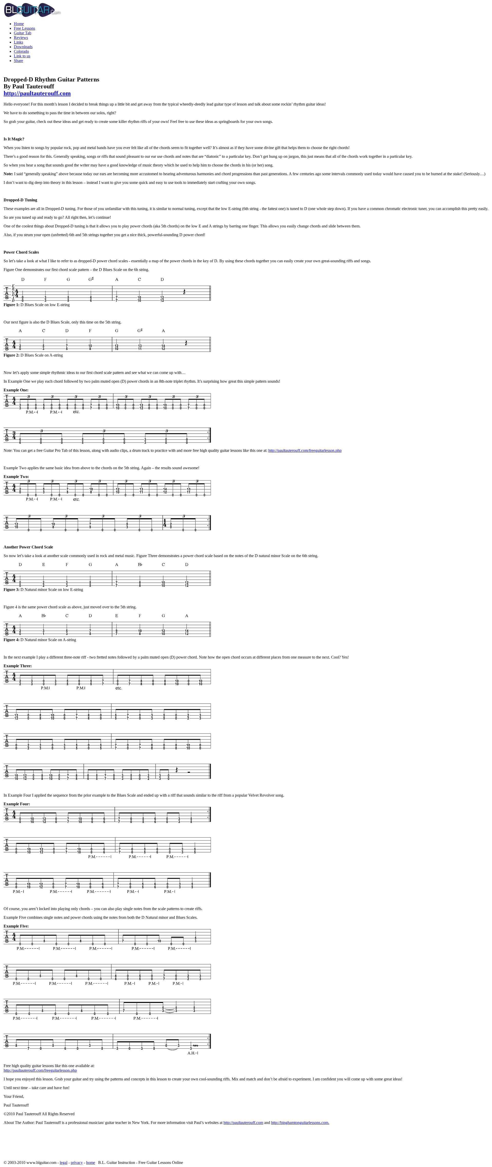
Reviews (21, 37)
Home (19, 24)
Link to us (22, 56)
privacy (77, 1162)
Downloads (23, 47)
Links (18, 42)
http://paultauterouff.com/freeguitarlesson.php (305, 450)
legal (63, 1162)
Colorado (21, 51)
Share (18, 60)
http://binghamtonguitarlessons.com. (300, 1122)
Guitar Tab (22, 33)
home (90, 1162)
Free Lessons (24, 28)
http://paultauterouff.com (37, 93)
